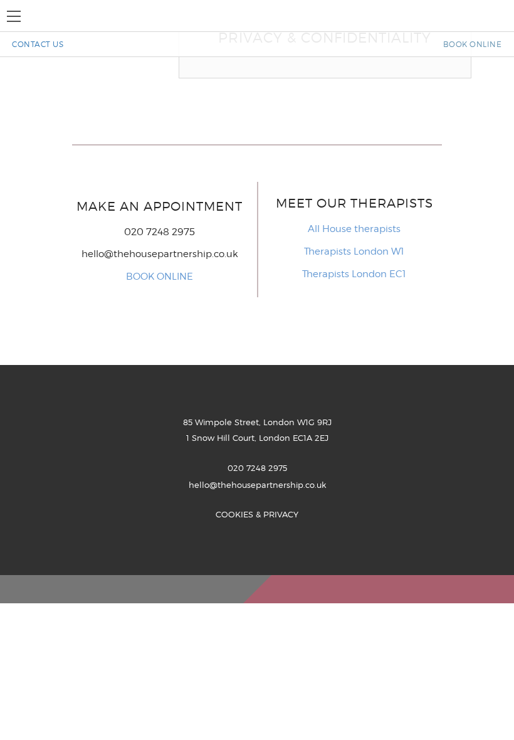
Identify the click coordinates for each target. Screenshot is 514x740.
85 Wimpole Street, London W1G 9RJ (257, 422)
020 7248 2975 (257, 468)
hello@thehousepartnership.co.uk (159, 254)
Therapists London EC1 (354, 274)
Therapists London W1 (354, 251)
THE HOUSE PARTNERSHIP (257, 15)
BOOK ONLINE (472, 44)
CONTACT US (37, 44)
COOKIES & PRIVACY (257, 514)
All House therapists (354, 229)
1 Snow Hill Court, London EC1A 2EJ (257, 438)
